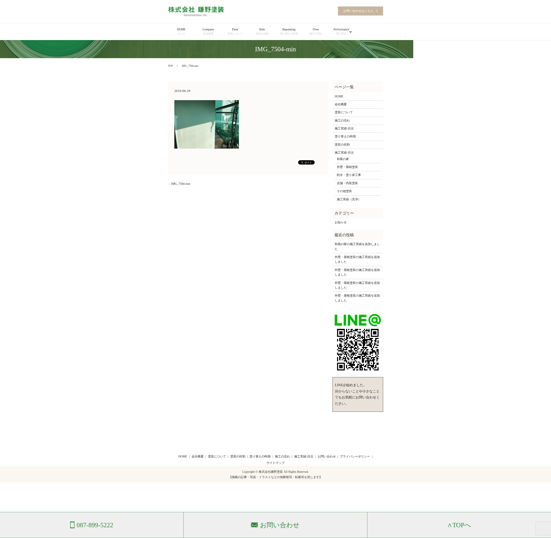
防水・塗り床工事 (349, 175)
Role (262, 31)
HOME (181, 31)
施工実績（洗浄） (349, 199)
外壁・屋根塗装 (347, 167)
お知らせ (341, 222)
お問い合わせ (327, 456)
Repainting (289, 31)
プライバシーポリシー (355, 456)
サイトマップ (275, 463)
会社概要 (341, 104)
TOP (170, 65)
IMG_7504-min (180, 183)
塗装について (344, 112)
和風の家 (343, 159)
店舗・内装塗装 (347, 183)
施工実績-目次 (344, 128)
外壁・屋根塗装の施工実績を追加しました (357, 259)
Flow (316, 31)
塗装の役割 (342, 144)
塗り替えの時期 (345, 136)
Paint (235, 31)
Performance (341, 31)
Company (208, 31)
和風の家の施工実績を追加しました (357, 246)
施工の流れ (342, 120)
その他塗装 (344, 191)
